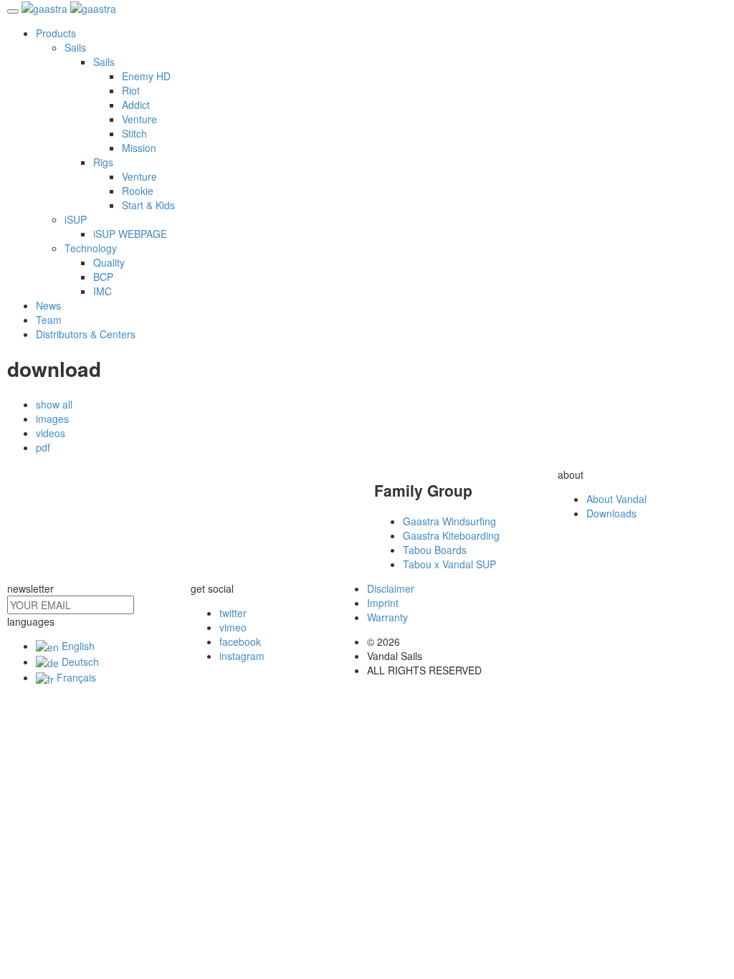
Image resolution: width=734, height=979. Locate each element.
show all (54, 404)
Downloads (611, 513)
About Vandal (616, 499)
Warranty (387, 617)
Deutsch (79, 661)
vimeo (233, 627)
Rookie (137, 190)
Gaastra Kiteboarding (451, 535)
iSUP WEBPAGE (130, 233)
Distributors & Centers (85, 334)
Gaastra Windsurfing (449, 521)
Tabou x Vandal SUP (449, 564)
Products (56, 33)
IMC (102, 291)
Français (75, 677)
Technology (91, 248)
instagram (241, 656)
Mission (139, 147)
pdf (43, 447)
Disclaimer (390, 588)
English (77, 646)
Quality (109, 262)
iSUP (76, 219)
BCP (103, 276)
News (48, 305)
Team (49, 319)
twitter (233, 613)
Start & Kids (148, 205)
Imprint (383, 603)
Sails (75, 47)
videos (50, 433)
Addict (136, 104)
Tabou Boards (435, 550)
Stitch (134, 133)
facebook (240, 641)
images (52, 418)
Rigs (103, 162)
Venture (139, 119)
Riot (131, 90)
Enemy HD (146, 76)
